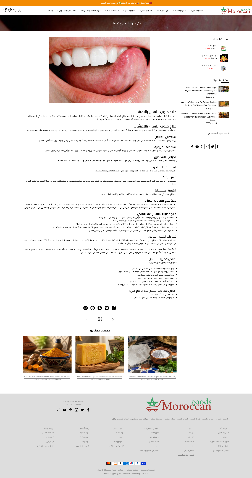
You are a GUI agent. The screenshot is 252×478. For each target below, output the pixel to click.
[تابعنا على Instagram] (207, 146)
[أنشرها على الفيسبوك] (114, 308)
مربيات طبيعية (49, 428)
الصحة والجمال (198, 10)
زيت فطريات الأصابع (209, 55)
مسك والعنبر (154, 441)
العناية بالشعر (146, 10)
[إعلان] (126, 3)
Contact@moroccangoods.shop (73, 401)
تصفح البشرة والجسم (186, 455)
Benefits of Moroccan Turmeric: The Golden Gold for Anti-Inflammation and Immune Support (47, 378)
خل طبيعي (50, 441)
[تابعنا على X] (212, 146)
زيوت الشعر (120, 432)
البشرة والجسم (180, 10)
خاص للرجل (225, 437)
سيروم (121, 437)
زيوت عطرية (84, 432)
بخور (157, 446)
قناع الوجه (190, 437)
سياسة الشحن (117, 470)
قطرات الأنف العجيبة (209, 65)
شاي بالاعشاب (48, 437)
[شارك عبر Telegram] (92, 308)
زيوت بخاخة (84, 441)
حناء (192, 446)
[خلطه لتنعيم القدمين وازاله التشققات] (112, 319)
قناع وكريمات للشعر (116, 446)
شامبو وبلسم (119, 441)
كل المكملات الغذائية (45, 446)
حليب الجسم (189, 441)
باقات (50, 10)
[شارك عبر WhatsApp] (85, 308)
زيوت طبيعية (163, 10)
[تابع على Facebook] (217, 146)
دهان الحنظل (212, 46)
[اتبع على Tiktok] (192, 146)
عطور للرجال (154, 437)
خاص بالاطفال (223, 432)
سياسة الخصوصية (148, 470)
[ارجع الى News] (99, 319)
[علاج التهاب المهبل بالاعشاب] (86, 319)
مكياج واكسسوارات (151, 428)
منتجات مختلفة (223, 446)
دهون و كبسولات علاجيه (219, 441)
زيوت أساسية (84, 428)
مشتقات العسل (48, 432)
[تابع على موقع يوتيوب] (197, 146)
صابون (191, 428)
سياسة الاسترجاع (131, 470)
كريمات (191, 432)
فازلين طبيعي (189, 450)
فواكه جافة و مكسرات (91, 10)
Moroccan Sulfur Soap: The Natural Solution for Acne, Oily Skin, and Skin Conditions (99, 378)
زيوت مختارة (84, 437)
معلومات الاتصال (104, 470)
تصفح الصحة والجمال (220, 450)
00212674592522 (73, 404)
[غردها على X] (107, 308)
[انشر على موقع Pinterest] (100, 308)
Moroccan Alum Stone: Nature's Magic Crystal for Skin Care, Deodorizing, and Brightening (152, 378)
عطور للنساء (154, 432)
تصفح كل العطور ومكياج (149, 450)
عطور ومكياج (130, 10)
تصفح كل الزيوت (82, 446)
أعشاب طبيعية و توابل (67, 10)
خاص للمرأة (224, 428)
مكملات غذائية (113, 10)
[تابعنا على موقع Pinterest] (202, 146)
